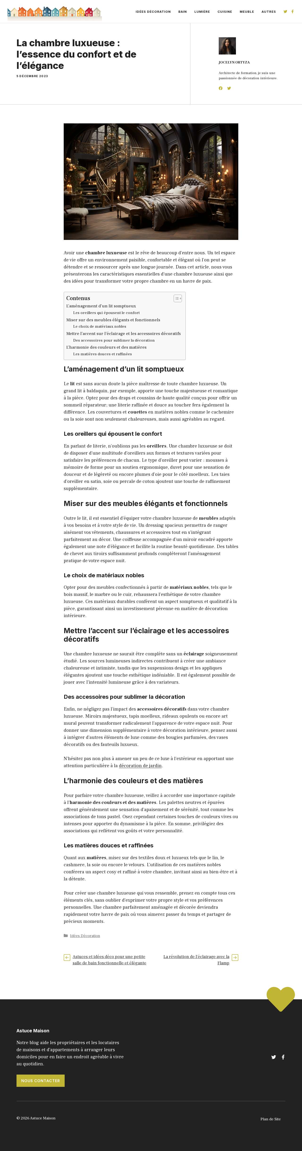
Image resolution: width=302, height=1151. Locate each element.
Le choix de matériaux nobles (99, 326)
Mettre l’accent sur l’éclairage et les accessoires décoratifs (123, 333)
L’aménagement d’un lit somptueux (101, 306)
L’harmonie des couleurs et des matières (106, 347)
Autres (269, 11)
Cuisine (225, 11)
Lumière (202, 11)
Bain (182, 11)
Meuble (247, 11)
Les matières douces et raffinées (102, 354)
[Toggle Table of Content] (175, 298)
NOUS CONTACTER (40, 1080)
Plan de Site (270, 1119)
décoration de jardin (140, 766)
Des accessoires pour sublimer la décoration (114, 340)
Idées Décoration (153, 11)
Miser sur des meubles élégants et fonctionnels (113, 320)
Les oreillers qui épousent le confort (106, 312)
